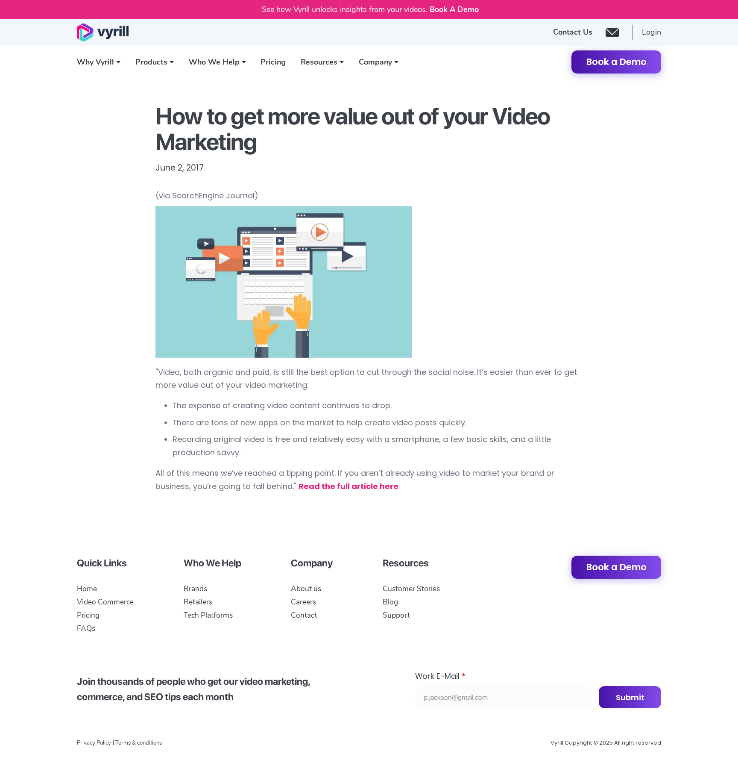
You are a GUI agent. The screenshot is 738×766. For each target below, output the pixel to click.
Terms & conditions (138, 743)
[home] (103, 32)
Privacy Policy (94, 743)
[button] (98, 62)
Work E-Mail (440, 676)
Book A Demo (454, 9)
